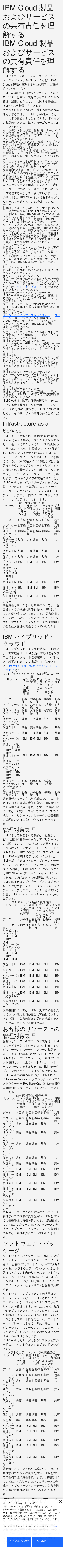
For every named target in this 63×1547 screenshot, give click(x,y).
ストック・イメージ (29, 287)
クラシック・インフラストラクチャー (26, 315)
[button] (60, 1501)
